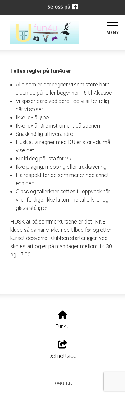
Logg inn (62, 383)
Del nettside (62, 356)
